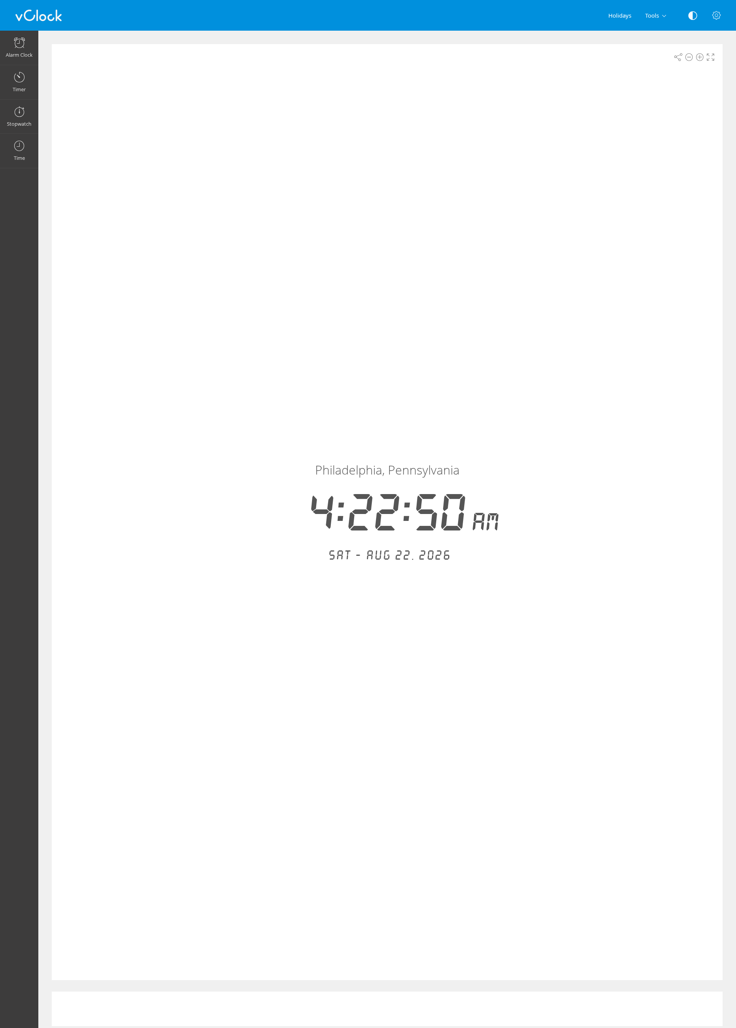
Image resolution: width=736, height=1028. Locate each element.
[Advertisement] (387, 1009)
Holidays (619, 15)
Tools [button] (652, 15)
